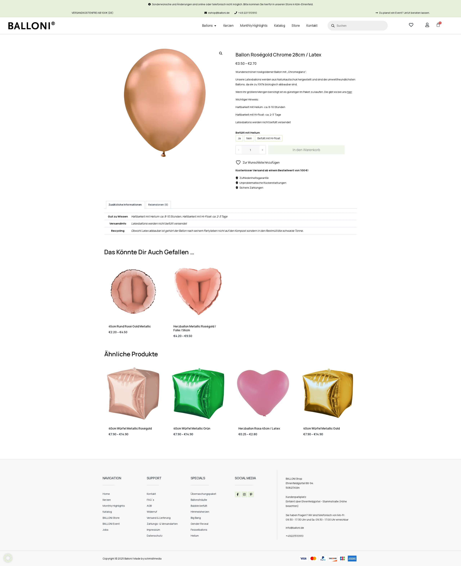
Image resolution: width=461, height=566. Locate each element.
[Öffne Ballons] (215, 25)
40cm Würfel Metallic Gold (321, 428)
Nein (249, 138)
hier (349, 92)
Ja (239, 138)
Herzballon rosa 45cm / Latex (259, 428)
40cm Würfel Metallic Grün (191, 428)
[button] (221, 53)
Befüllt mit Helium (248, 133)
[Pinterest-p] (251, 494)
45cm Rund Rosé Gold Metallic (130, 326)
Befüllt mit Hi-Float (269, 138)
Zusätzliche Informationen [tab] (125, 204)
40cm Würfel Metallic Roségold (130, 428)
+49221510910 (294, 536)
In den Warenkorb (306, 149)
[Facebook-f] (238, 494)
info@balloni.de (295, 527)
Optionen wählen (120, 343)
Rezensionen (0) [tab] (158, 204)
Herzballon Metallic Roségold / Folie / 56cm (194, 328)
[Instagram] (244, 494)
